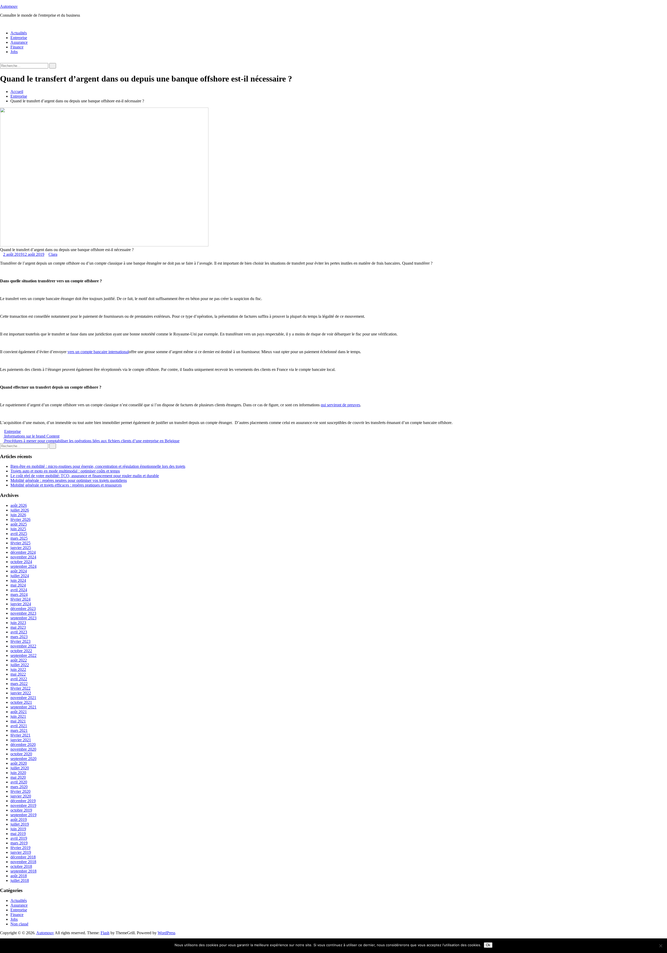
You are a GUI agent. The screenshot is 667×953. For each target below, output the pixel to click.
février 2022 (20, 688)
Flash (105, 933)
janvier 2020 (20, 796)
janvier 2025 (20, 547)
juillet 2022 (19, 665)
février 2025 (20, 543)
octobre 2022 (21, 651)
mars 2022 (19, 683)
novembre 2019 (23, 805)
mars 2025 (19, 538)
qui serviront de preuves (340, 405)
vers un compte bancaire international (98, 352)
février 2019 (20, 847)
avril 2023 (18, 632)
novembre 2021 (23, 697)
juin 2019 (18, 829)
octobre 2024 (21, 561)
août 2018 (18, 876)
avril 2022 (18, 679)
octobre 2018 (21, 866)
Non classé (19, 924)
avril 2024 (18, 590)
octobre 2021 (21, 702)
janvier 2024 (20, 604)
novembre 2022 (23, 646)
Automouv (9, 6)
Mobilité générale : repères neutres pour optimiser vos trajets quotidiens (68, 480)
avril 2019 (18, 838)
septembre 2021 (23, 707)
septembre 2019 (23, 815)
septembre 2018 (23, 871)
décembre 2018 (23, 857)
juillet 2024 (19, 576)
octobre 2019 (21, 810)
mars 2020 (19, 786)
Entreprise (18, 37)
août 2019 (18, 819)
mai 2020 (18, 777)
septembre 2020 (23, 758)
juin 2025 (18, 529)
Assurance (19, 42)
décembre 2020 (23, 744)
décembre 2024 (23, 552)
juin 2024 (18, 580)
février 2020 (20, 791)
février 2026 (20, 519)
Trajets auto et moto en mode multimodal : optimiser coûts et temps (65, 471)
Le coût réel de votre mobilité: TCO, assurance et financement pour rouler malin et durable (84, 476)
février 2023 (20, 641)
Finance (16, 47)
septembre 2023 (23, 618)
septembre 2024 (23, 566)
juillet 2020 (19, 768)
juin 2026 (18, 515)
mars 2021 (19, 730)
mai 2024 (18, 585)
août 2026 (18, 505)
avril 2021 (18, 726)
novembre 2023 (23, 613)
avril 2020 (18, 782)
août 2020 (18, 763)
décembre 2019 (23, 801)
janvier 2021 (20, 740)
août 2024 (18, 571)
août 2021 (18, 711)
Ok (488, 945)
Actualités (18, 33)
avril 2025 (18, 533)
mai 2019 (18, 833)
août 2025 (18, 524)
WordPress (166, 933)
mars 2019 (19, 843)
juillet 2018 (19, 880)
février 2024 (20, 599)
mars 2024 (19, 594)
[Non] (660, 945)
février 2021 (20, 735)
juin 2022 (18, 669)
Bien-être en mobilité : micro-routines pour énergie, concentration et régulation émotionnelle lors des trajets (97, 466)
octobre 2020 (21, 754)
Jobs (14, 51)
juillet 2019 (19, 824)
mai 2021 (18, 721)
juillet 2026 (19, 510)
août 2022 (18, 660)
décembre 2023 (23, 608)
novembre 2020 (23, 749)
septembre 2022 (23, 655)
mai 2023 (18, 627)
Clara (52, 254)
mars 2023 (19, 636)
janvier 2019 (20, 852)
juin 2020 (18, 772)
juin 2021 (18, 716)
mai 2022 (18, 674)
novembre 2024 (23, 557)
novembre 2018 (23, 861)
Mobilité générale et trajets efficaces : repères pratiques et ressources (66, 485)
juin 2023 (18, 622)
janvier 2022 (20, 693)
